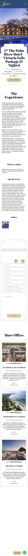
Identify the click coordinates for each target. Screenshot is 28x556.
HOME (14, 512)
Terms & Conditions (19, 548)
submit (14, 315)
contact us (14, 518)
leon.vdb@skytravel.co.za (14, 539)
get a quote (14, 79)
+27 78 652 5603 (14, 542)
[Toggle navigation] (25, 4)
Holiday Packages (14, 515)
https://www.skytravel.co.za (13, 210)
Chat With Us (17, 552)
